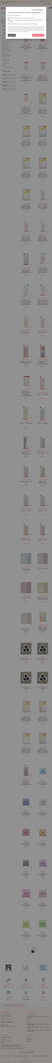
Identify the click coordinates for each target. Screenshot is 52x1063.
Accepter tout (38, 35)
